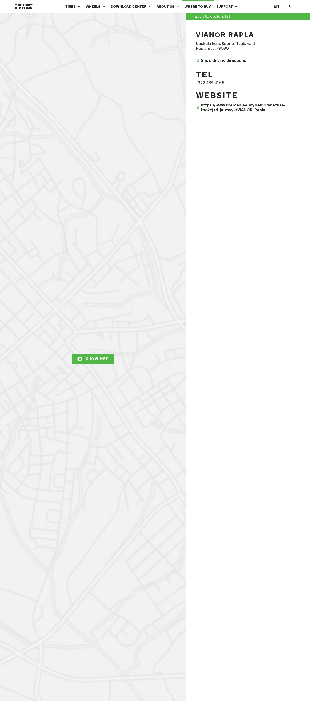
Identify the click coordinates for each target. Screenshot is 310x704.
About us (166, 6)
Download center (128, 6)
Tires (70, 6)
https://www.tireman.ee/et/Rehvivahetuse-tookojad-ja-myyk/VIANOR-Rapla (243, 107)
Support (224, 6)
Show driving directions (223, 60)
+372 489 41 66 (210, 82)
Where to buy (198, 6)
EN (276, 6)
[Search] (289, 6)
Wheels (93, 6)
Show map (97, 359)
